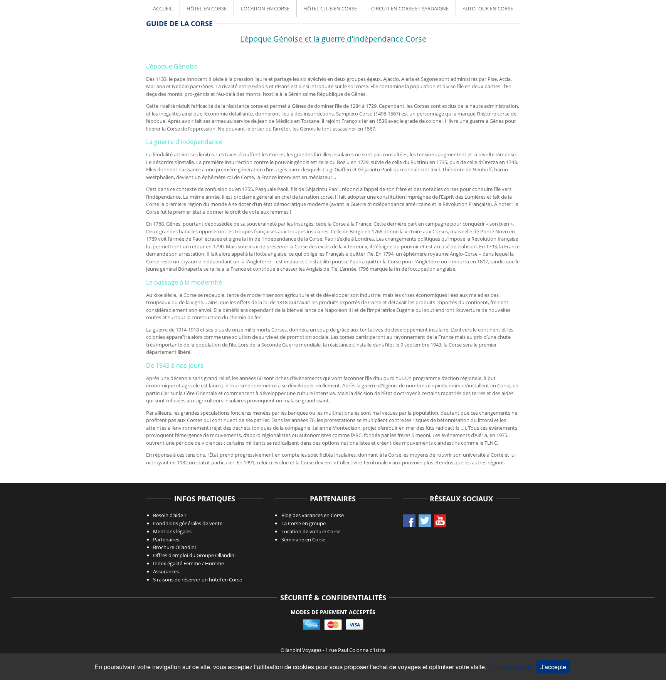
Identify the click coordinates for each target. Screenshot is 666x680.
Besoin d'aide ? (170, 515)
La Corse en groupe (303, 523)
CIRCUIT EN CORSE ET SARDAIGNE (410, 8)
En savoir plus (512, 666)
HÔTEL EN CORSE (207, 8)
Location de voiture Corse (310, 531)
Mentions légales (172, 531)
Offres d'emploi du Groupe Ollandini (194, 555)
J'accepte (553, 666)
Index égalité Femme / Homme (188, 563)
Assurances (166, 571)
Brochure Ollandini (174, 547)
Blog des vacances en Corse (312, 515)
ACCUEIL (163, 8)
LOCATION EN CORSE (265, 8)
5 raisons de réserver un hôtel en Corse (197, 579)
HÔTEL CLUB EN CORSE (330, 8)
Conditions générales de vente (187, 523)
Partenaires (166, 539)
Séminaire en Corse (303, 539)
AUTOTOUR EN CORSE (487, 8)
